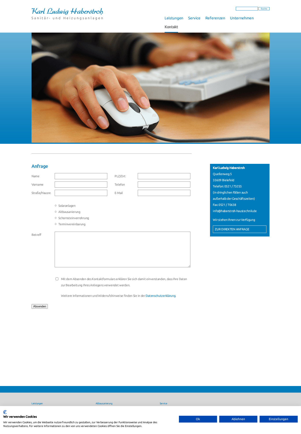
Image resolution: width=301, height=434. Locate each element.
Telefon (120, 184)
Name (35, 176)
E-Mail (119, 193)
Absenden (39, 306)
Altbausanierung (69, 212)
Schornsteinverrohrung (73, 218)
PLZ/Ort (120, 176)
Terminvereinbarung (71, 224)
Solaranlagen (66, 205)
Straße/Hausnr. (41, 193)
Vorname (37, 184)
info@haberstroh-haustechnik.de (234, 211)
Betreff (36, 234)
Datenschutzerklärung (160, 295)
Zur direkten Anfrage (232, 229)
